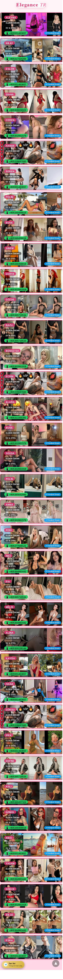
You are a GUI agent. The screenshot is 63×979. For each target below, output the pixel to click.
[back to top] (55, 963)
